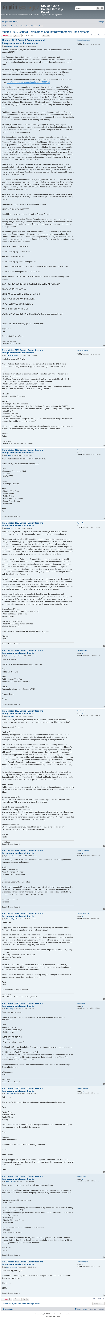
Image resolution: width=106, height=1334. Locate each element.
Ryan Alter (80, 523)
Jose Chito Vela (82, 1088)
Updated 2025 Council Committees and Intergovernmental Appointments (45, 31)
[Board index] (21, 6)
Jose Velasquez (82, 650)
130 (83, 1091)
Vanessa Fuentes (83, 850)
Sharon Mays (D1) (83, 913)
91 (83, 43)
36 (83, 1179)
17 (83, 453)
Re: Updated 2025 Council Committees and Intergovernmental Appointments (22, 351)
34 (83, 1006)
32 (83, 714)
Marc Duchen (81, 1176)
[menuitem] (15, 21)
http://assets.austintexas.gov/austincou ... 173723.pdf (28, 82)
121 (83, 526)
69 (83, 353)
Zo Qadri (80, 450)
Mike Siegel (81, 1003)
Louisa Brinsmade (83, 40)
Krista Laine (81, 711)
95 (83, 853)
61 (83, 653)
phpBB (45, 1314)
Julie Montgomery (83, 350)
